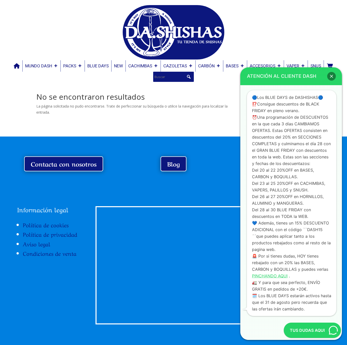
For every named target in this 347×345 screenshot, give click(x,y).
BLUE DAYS (98, 65)
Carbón (206, 65)
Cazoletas (175, 65)
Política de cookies (46, 224)
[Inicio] (16, 66)
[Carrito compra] (330, 66)
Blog (173, 163)
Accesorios (262, 65)
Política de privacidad (50, 234)
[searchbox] (173, 77)
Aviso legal (36, 243)
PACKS (69, 65)
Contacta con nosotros (64, 163)
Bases (232, 65)
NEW (118, 65)
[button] (189, 77)
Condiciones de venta (49, 253)
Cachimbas (140, 65)
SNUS (315, 65)
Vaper (293, 65)
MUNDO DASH (38, 65)
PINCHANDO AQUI (270, 275)
